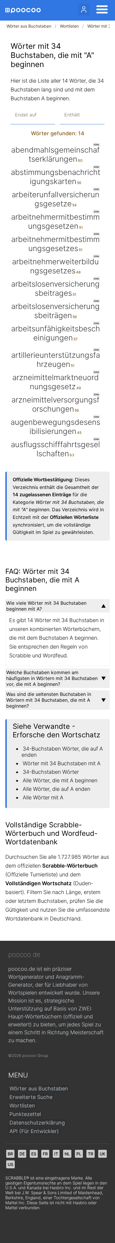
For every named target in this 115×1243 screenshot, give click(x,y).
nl (67, 1153)
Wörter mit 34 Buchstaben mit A (62, 763)
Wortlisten (69, 26)
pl (78, 1153)
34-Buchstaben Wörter (51, 772)
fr (45, 1153)
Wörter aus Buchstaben (28, 26)
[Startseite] (23, 10)
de (22, 1153)
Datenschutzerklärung (37, 1123)
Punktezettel (25, 1114)
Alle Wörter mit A (43, 797)
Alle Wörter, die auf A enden (56, 789)
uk (102, 1153)
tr (90, 1153)
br (10, 1153)
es (33, 1153)
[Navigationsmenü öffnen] (100, 10)
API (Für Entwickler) (34, 1131)
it (56, 1153)
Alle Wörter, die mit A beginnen (60, 780)
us (10, 1164)
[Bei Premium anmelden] (84, 9)
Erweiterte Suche (30, 1097)
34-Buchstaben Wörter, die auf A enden (62, 752)
